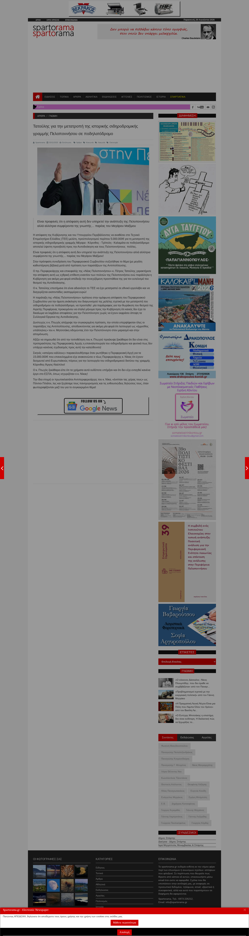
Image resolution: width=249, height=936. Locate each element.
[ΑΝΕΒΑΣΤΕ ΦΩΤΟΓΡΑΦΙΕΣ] (2, 468)
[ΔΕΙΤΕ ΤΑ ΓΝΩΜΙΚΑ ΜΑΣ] (247, 468)
